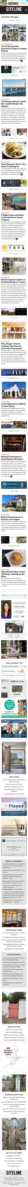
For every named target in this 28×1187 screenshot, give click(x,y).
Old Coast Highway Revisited (14, 1032)
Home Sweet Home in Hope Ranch (14, 786)
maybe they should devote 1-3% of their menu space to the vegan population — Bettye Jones (14, 865)
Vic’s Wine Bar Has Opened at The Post (14, 937)
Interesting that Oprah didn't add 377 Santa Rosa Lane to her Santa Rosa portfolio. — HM (13, 876)
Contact (21, 1178)
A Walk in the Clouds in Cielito (14, 1029)
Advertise (15, 1178)
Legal (22, 1179)
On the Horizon (7, 44)
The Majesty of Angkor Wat (14, 1158)
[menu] (26, 10)
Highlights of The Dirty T (14, 1155)
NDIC (16, 1184)
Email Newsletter (8, 1179)
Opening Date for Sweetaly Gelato (14, 948)
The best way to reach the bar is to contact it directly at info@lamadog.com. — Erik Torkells (13, 887)
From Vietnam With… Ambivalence (14, 1161)
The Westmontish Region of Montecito (14, 1040)
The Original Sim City (14, 1166)
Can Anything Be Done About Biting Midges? (14, 1102)
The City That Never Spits (14, 1163)
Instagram (17, 1179)
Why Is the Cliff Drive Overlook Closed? (14, 1109)
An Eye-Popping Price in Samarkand (14, 793)
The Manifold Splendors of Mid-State (14, 1037)
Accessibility (18, 1183)
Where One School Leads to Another (14, 1035)
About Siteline (7, 1178)
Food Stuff (5, 99)
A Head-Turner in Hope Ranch (14, 784)
